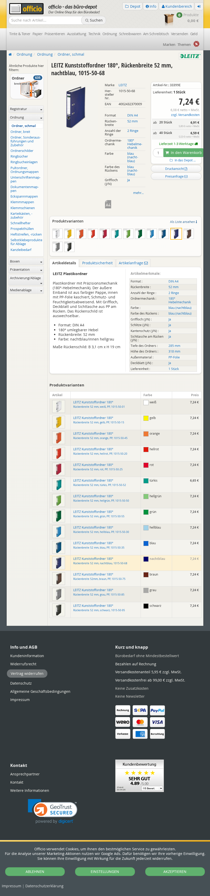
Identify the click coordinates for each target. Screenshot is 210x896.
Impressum (11, 885)
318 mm (174, 351)
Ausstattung (76, 33)
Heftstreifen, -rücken (26, 234)
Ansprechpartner (25, 774)
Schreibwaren (130, 33)
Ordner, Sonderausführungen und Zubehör (25, 141)
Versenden (179, 33)
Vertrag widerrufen (27, 673)
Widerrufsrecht (23, 663)
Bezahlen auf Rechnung (135, 663)
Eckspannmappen (24, 196)
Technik (94, 33)
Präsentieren (55, 33)
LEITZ (123, 85)
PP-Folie (174, 357)
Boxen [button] (15, 261)
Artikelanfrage (131, 262)
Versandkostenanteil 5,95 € (148, 671)
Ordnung (109, 33)
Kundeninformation (27, 655)
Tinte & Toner (19, 33)
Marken (169, 44)
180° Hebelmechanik (134, 144)
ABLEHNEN (35, 871)
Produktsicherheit (97, 262)
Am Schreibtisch (156, 33)
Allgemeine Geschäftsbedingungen (40, 691)
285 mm (174, 346)
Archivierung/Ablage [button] (25, 278)
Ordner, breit (20, 132)
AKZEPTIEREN (174, 871)
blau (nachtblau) (132, 157)
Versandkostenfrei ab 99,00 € (150, 680)
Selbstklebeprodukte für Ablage (26, 242)
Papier (38, 33)
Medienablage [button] (21, 290)
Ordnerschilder (21, 151)
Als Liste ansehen (183, 222)
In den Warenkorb (186, 152)
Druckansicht (175, 169)
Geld (194, 33)
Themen (184, 44)
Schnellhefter (20, 223)
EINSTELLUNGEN (105, 871)
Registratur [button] (18, 109)
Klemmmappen (22, 202)
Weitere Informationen (29, 790)
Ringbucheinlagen (24, 162)
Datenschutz (44, 885)
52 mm (132, 121)
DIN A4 (132, 115)
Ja (128, 180)
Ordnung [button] (17, 117)
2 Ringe (132, 131)
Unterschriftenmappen (25, 179)
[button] (52, 811)
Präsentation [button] (20, 269)
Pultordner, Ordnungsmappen (24, 170)
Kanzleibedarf (20, 250)
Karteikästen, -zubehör (21, 215)
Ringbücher (19, 156)
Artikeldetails (64, 262)
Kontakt (16, 782)
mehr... (138, 193)
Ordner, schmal (24, 126)
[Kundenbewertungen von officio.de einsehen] (139, 775)
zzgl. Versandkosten (185, 115)
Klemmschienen (22, 208)
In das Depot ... (185, 160)
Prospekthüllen (22, 229)
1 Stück (174, 369)
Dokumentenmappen (24, 189)
